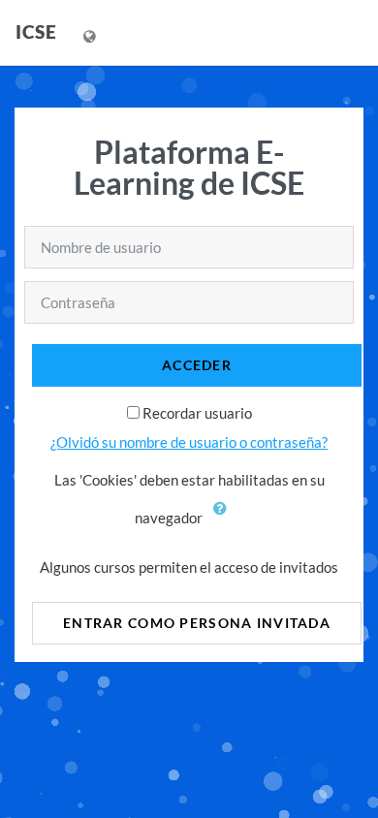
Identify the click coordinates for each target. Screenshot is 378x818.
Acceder (197, 365)
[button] (224, 519)
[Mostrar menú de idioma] (92, 32)
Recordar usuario (197, 413)
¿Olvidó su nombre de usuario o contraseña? (189, 442)
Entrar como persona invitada (197, 622)
